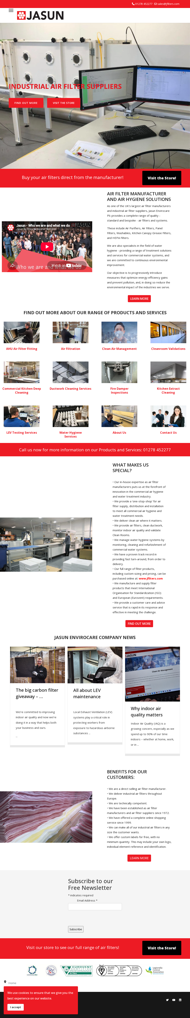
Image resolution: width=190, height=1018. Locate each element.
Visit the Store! (162, 177)
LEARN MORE (139, 299)
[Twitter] (167, 1000)
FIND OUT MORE (26, 103)
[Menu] (11, 15)
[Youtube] (173, 1000)
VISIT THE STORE (64, 103)
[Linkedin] (180, 1000)
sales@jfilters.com (168, 4)
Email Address (87, 900)
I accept (15, 1007)
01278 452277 (143, 4)
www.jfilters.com (151, 578)
